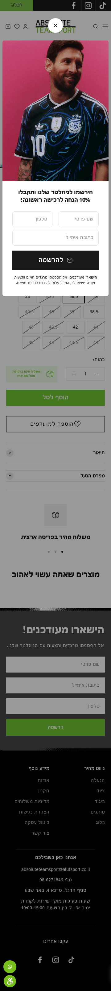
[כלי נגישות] (10, 981)
